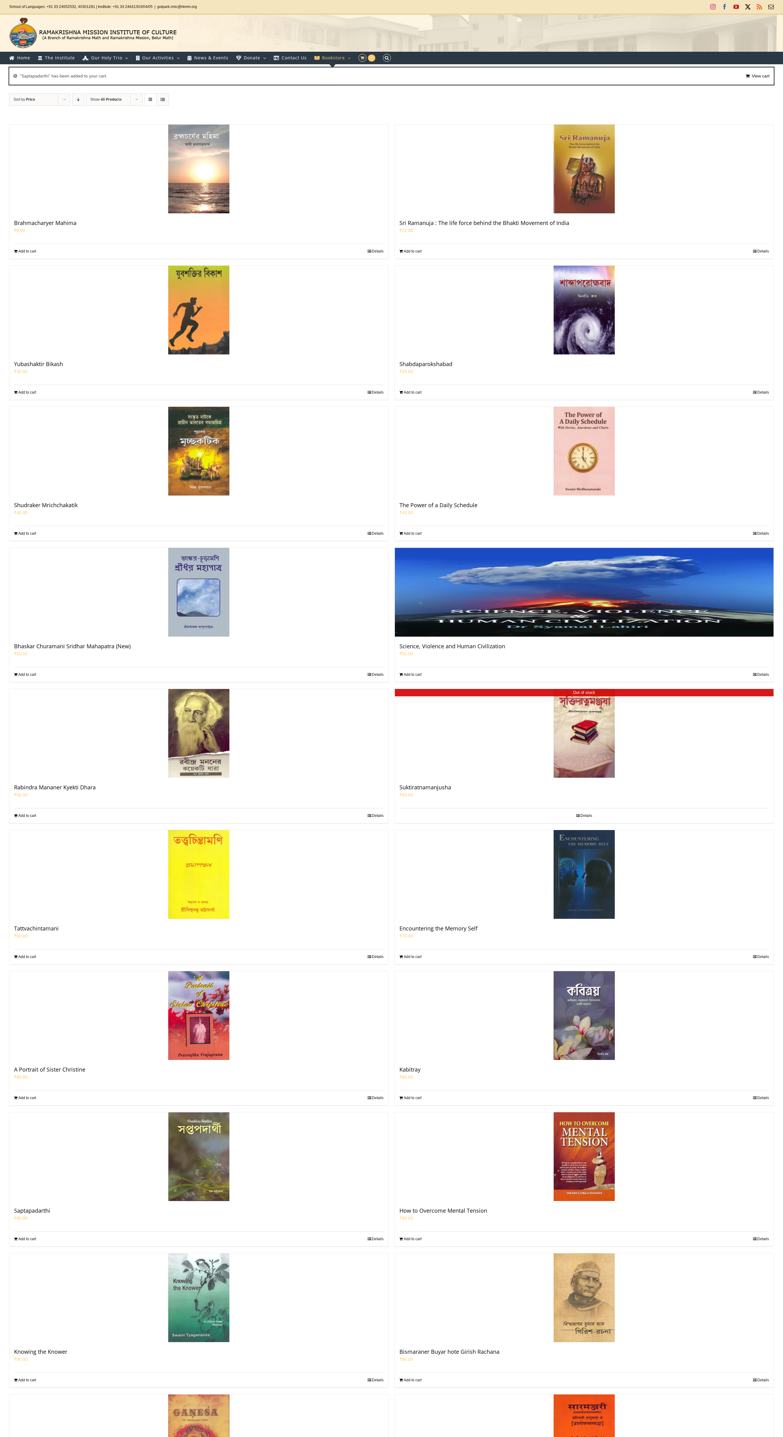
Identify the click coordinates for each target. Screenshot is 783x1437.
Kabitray (410, 1069)
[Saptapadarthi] (198, 1156)
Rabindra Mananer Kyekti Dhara (55, 787)
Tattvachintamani (36, 928)
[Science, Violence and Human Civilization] (584, 592)
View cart (761, 75)
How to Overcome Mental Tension (443, 1210)
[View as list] (163, 100)
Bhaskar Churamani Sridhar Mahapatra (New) (72, 646)
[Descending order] (78, 99)
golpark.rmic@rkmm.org (177, 7)
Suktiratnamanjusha (425, 787)
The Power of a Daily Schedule (438, 505)
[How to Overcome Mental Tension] (584, 1156)
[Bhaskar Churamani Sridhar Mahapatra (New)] (198, 592)
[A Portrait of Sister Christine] (198, 1015)
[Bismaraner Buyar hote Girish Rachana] (584, 1297)
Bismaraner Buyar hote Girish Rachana (449, 1351)
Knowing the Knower (40, 1351)
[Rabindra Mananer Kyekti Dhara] (198, 733)
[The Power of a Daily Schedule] (584, 451)
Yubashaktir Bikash (38, 364)
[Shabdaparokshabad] (584, 310)
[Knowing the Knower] (198, 1297)
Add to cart (27, 251)
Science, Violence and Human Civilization (452, 646)
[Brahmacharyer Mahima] (198, 169)
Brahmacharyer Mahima (45, 222)
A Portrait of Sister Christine (49, 1069)
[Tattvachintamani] (198, 874)
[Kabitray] (584, 1015)
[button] (387, 58)
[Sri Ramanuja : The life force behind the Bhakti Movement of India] (584, 169)
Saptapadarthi (32, 1210)
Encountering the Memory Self (438, 928)
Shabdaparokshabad (425, 364)
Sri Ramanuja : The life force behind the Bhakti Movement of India (484, 222)
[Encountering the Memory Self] (584, 874)
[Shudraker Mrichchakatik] (198, 451)
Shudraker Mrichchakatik (46, 505)
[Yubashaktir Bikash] (198, 310)
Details (378, 251)
